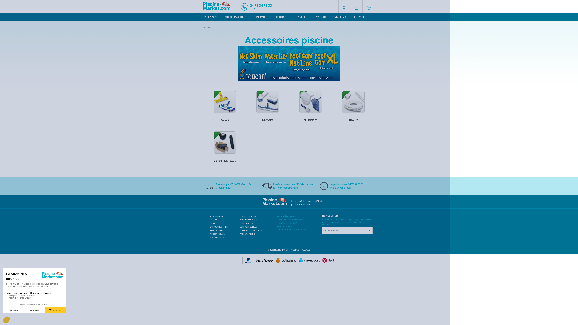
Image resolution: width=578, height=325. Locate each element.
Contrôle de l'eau (248, 227)
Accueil (206, 27)
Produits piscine (247, 234)
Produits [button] (209, 17)
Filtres (213, 223)
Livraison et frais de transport (290, 219)
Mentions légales (285, 226)
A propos (301, 17)
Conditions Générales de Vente (291, 229)
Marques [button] (260, 17)
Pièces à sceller (217, 234)
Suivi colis (340, 17)
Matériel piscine (217, 237)
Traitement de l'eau (219, 230)
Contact (359, 17)
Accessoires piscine (249, 220)
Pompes (213, 220)
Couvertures (246, 223)
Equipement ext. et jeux (251, 230)
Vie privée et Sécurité (287, 223)
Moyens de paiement (286, 216)
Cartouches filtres (219, 227)
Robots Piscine (217, 216)
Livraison (320, 17)
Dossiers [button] (281, 17)
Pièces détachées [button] (235, 17)
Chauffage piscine (248, 216)
